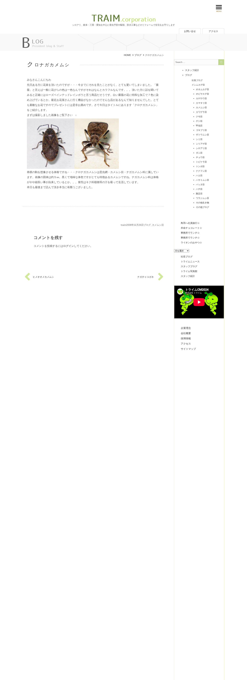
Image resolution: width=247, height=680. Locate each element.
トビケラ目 (201, 162)
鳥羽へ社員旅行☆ (190, 223)
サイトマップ (188, 348)
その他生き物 (202, 202)
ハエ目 (199, 175)
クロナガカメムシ (48, 64)
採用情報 (186, 338)
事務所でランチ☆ (190, 232)
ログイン (68, 246)
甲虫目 (199, 125)
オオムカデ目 (202, 89)
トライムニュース (190, 261)
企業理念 (186, 328)
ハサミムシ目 (202, 180)
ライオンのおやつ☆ (191, 242)
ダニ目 (199, 153)
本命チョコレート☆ (191, 228)
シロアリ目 (201, 148)
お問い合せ (190, 31)
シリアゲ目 (201, 143)
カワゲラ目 (201, 112)
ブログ (147, 225)
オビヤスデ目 (202, 94)
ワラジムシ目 (202, 198)
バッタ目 (200, 184)
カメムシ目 (158, 225)
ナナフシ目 (201, 171)
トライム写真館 (189, 271)
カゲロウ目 (201, 98)
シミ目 (199, 139)
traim (123, 225)
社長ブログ (197, 80)
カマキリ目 (201, 103)
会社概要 (186, 333)
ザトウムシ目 (202, 134)
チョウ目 (200, 157)
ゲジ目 (199, 121)
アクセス (213, 31)
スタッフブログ (189, 266)
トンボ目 (200, 166)
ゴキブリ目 (201, 130)
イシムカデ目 (198, 85)
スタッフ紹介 (192, 70)
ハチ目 (199, 189)
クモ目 (199, 116)
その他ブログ (202, 207)
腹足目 (199, 193)
